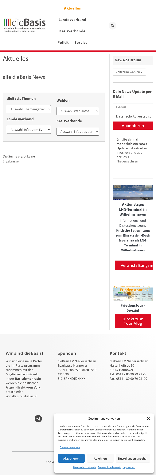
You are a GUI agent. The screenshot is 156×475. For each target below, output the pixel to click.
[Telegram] (38, 418)
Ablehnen (100, 458)
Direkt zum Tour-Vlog (133, 321)
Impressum (129, 467)
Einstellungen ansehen (133, 458)
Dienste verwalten (70, 447)
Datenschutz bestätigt (133, 116)
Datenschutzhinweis (84, 467)
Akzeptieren (71, 458)
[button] (148, 419)
